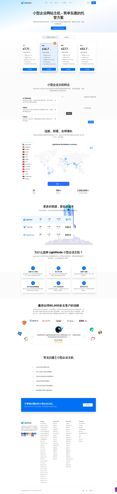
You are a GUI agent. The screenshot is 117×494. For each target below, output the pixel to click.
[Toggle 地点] (59, 3)
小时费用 (50, 37)
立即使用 (30, 69)
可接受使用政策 (82, 429)
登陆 (88, 2)
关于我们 (64, 2)
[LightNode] (26, 3)
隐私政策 (81, 427)
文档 (80, 435)
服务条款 (81, 431)
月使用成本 (66, 37)
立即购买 (88, 405)
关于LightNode (82, 423)
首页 (46, 2)
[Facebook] (87, 491)
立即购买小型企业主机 (58, 28)
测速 (57, 184)
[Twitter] (83, 491)
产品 (51, 2)
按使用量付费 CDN (83, 433)
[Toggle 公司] (74, 3)
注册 (94, 2)
